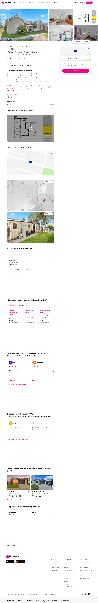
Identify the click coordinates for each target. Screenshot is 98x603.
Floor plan (86, 41)
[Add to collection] (27, 491)
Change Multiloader (85, 562)
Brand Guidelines (55, 567)
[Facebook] (78, 594)
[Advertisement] (30, 286)
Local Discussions (67, 573)
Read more (10, 90)
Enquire (75, 70)
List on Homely (83, 559)
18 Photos (77, 41)
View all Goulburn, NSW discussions (17, 439)
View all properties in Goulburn (16, 500)
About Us (53, 559)
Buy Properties (67, 559)
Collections (75, 2)
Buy (15, 2)
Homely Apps (54, 570)
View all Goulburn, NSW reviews (16, 384)
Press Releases (54, 562)
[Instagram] (81, 594)
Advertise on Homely (85, 564)
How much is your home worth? (18, 58)
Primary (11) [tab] (12, 305)
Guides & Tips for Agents (86, 570)
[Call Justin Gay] (27, 269)
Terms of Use (53, 594)
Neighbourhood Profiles (69, 575)
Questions (49, 2)
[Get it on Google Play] (20, 561)
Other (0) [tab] (31, 305)
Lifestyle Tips (66, 581)
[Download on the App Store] (11, 561)
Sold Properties (67, 564)
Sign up (89, 2)
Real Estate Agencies (68, 570)
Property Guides (67, 578)
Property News (67, 584)
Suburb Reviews (41, 2)
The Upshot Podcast (85, 573)
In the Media (54, 564)
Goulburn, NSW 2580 (16, 7)
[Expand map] (52, 153)
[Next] (53, 317)
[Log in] (95, 2)
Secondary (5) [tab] (21, 305)
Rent (20, 2)
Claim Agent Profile (84, 567)
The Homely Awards (84, 575)
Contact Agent (16, 269)
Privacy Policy (43, 594)
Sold (24, 2)
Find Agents (66, 567)
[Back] (7, 7)
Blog (55, 2)
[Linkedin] (89, 594)
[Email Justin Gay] (86, 64)
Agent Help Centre (84, 578)
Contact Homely (55, 573)
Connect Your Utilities (68, 586)
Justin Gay (71, 64)
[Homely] (15, 556)
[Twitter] (85, 594)
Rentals (65, 562)
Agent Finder (31, 2)
